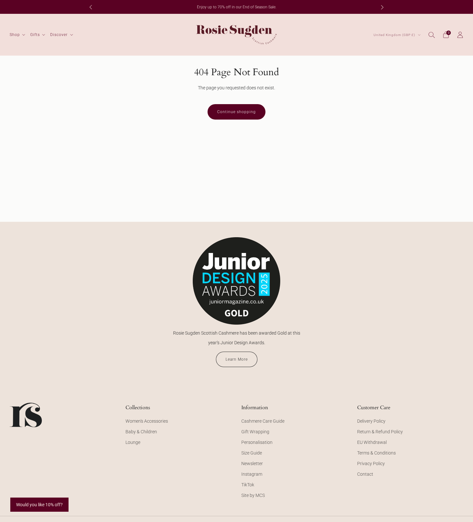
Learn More (237, 359)
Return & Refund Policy (380, 431)
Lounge (132, 442)
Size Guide (251, 452)
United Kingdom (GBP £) (395, 35)
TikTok (247, 484)
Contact (365, 474)
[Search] (432, 35)
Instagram (251, 474)
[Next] (382, 7)
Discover (59, 34)
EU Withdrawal (372, 442)
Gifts (35, 34)
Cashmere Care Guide (262, 421)
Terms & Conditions (376, 452)
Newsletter (252, 463)
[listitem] (236, 7)
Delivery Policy (371, 421)
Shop (15, 34)
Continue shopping (236, 112)
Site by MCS (253, 495)
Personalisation (257, 442)
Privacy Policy (371, 463)
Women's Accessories (146, 421)
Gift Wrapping (255, 431)
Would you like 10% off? (39, 504)
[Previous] (91, 7)
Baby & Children (141, 431)
